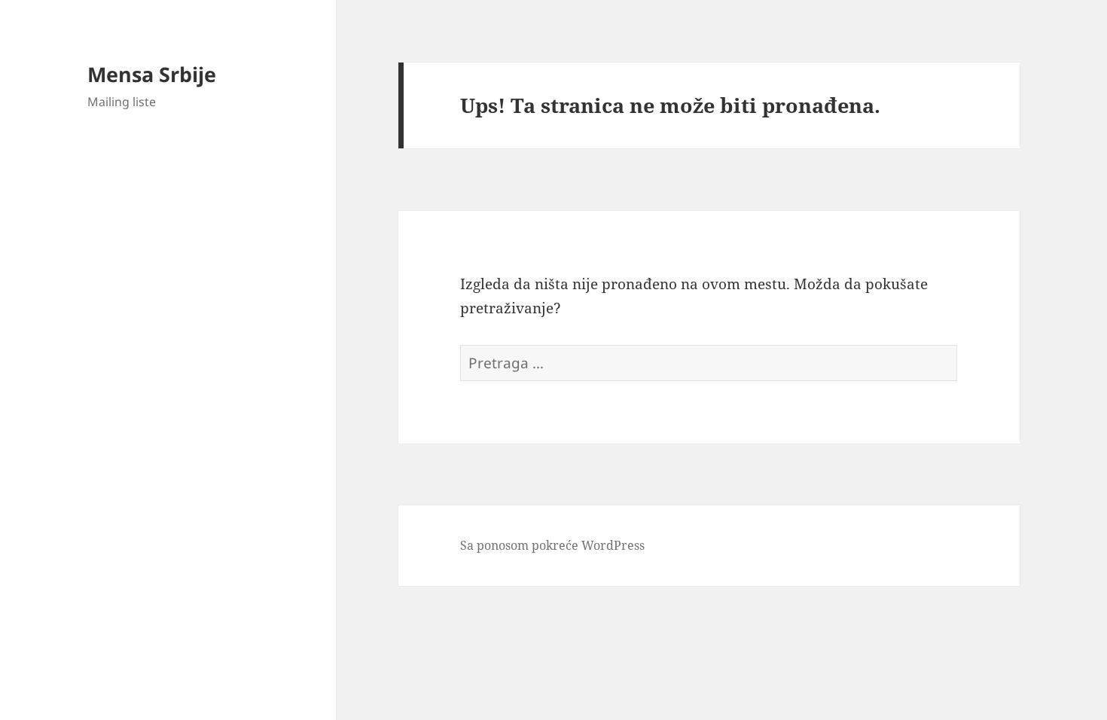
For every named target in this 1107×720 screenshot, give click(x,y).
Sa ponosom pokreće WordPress (552, 545)
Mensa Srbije (151, 74)
